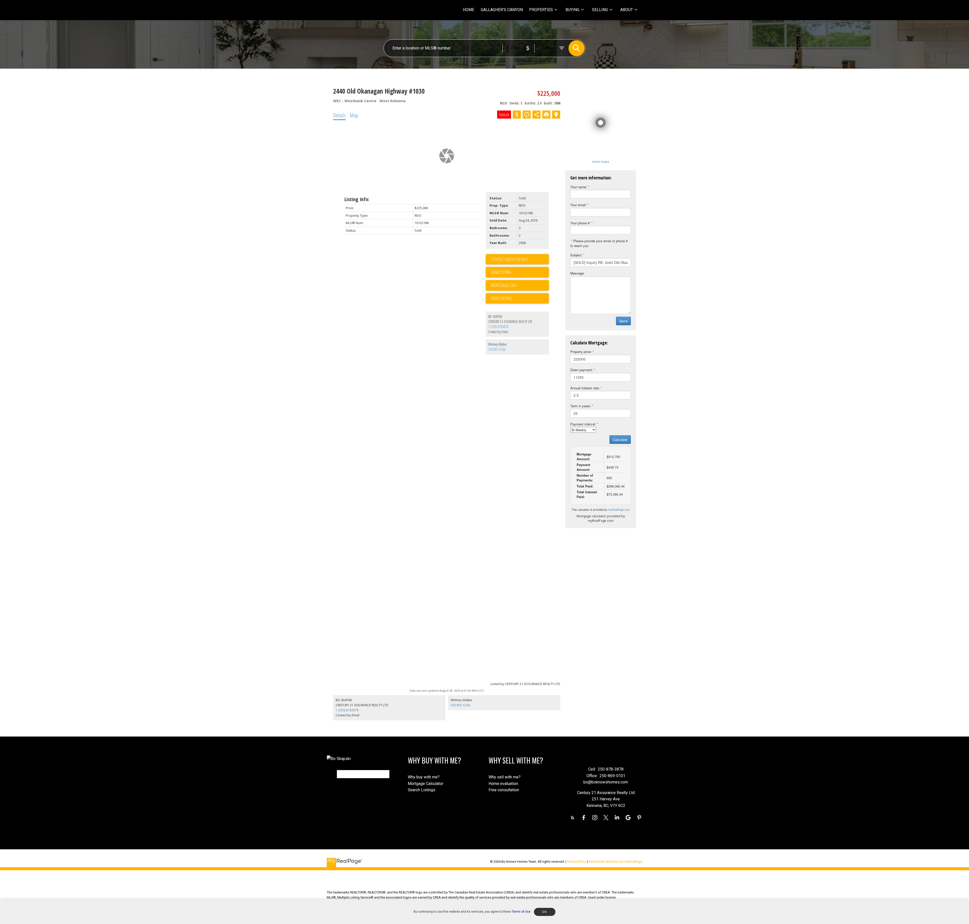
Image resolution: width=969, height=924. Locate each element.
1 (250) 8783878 (498, 326)
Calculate (620, 439)
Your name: (578, 186)
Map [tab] (354, 115)
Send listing (501, 272)
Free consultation (504, 789)
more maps (600, 161)
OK (544, 912)
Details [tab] (339, 115)
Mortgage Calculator (425, 783)
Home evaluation (503, 783)
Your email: (578, 204)
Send (623, 320)
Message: (577, 273)
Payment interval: (583, 424)
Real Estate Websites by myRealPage (615, 861)
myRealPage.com (619, 509)
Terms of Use (521, 911)
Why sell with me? (505, 777)
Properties (541, 9)
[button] (572, 817)
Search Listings (421, 789)
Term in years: (580, 405)
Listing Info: (356, 199)
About (626, 9)
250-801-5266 (496, 349)
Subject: (576, 255)
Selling (600, 9)
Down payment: (581, 369)
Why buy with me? (424, 777)
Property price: (581, 351)
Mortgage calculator (520, 285)
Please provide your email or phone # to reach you (599, 243)
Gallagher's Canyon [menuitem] (502, 9)
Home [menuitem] (468, 9)
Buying (572, 9)
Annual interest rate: (585, 388)
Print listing (501, 298)
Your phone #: (580, 223)
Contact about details (509, 259)
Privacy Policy (576, 861)
